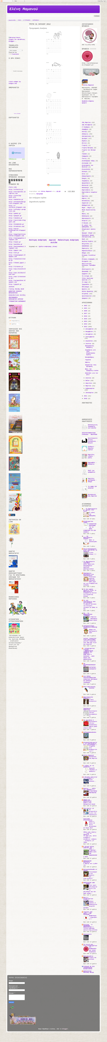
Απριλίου (89, 383)
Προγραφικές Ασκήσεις (89, 346)
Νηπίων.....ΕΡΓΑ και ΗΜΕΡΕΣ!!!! (89, 789)
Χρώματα (84, 298)
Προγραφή (39, 194)
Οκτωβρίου (90, 334)
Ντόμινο (84, 220)
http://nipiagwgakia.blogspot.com (17, 238)
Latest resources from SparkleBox (89, 639)
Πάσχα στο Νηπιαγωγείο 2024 (93, 631)
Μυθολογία (85, 216)
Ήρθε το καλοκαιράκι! (93, 541)
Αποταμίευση (86, 136)
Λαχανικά (85, 203)
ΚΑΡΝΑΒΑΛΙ (36, 20)
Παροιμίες (85, 248)
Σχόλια (13, 324)
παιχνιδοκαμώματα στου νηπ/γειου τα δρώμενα (90, 550)
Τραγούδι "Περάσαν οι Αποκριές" (93, 770)
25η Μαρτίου (86, 122)
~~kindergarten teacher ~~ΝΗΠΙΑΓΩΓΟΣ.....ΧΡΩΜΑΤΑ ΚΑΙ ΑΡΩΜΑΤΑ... (90, 651)
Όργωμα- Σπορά (87, 233)
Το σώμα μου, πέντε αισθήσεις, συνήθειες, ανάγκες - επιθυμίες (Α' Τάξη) (90, 839)
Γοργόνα (88, 360)
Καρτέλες (85, 196)
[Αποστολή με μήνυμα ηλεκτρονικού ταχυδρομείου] (68, 191)
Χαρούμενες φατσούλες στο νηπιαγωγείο (88, 574)
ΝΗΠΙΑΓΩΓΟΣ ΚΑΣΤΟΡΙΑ (87, 861)
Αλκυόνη (91, 688)
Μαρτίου (89, 386)
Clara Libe (13, 187)
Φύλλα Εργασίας (87, 291)
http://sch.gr (14, 252)
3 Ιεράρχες (86, 127)
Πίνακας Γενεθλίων (88, 255)
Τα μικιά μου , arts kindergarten (90, 945)
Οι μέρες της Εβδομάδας (86, 226)
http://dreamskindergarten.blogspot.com (17, 202)
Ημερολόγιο (86, 183)
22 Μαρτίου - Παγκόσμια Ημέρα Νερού (93, 618)
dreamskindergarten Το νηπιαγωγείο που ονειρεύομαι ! (90, 744)
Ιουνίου (89, 378)
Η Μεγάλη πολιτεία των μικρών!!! (90, 777)
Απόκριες (85, 134)
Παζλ (83, 239)
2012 (86, 326)
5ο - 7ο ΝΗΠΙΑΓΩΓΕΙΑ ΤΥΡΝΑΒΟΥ (87, 614)
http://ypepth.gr (15, 284)
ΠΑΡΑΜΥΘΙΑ (85, 246)
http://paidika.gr (15, 244)
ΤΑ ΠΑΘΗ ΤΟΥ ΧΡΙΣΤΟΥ (92, 487)
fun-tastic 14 (88, 808)
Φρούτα (84, 289)
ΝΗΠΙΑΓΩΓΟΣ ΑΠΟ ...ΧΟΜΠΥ (89, 883)
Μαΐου (88, 380)
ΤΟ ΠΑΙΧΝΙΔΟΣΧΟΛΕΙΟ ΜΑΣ (89, 665)
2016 (86, 316)
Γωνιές (84, 158)
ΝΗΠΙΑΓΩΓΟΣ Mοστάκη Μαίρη (88, 972)
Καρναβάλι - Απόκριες (92, 463)
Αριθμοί (84, 138)
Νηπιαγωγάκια (88, 956)
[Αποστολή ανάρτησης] (65, 191)
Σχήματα (84, 273)
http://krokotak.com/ (17, 226)
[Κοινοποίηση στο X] (71, 191)
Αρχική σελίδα (12, 20)
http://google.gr (15, 215)
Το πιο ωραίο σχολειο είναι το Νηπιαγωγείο (89, 590)
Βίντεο (84, 143)
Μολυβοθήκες (89, 357)
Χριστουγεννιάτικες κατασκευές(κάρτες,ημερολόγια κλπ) (90, 725)
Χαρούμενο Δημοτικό (87, 709)
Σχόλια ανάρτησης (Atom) (48, 246)
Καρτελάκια (86, 190)
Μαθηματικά (86, 205)
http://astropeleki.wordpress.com (17, 192)
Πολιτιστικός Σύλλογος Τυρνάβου (88, 264)
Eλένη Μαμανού (88, 85)
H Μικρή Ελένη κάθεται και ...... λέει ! (88, 848)
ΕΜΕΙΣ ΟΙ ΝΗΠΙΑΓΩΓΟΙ (87, 800)
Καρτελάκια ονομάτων (89, 192)
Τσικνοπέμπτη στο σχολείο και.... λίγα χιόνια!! (90, 875)
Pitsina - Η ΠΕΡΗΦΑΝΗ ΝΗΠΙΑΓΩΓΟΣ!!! (88, 926)
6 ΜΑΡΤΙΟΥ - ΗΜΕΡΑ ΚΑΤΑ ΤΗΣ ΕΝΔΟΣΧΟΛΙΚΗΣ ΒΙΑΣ (90, 853)
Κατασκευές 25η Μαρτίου (92, 495)
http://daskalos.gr (16, 199)
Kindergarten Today (88, 522)
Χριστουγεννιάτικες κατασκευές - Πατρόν (93, 440)
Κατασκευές (86, 200)
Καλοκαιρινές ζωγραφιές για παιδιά (93, 426)
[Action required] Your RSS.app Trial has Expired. (90, 642)
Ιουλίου (89, 343)
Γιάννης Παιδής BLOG (16, 289)
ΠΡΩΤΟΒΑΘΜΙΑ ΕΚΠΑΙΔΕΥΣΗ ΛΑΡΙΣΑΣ (16, 298)
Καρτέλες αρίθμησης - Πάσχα (92, 480)
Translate (15, 54)
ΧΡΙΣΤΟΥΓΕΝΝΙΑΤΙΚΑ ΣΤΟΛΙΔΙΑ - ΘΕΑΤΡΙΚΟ (89, 433)
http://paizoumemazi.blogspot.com (17, 247)
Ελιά (83, 174)
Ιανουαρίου (90, 392)
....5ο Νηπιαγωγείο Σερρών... (87, 537)
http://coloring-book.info (15, 196)
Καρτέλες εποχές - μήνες (91, 456)
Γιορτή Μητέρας (87, 148)
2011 (86, 396)
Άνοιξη (84, 131)
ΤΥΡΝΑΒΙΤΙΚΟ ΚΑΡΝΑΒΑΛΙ (17, 301)
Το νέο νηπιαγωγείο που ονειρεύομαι (89, 602)
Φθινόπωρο (85, 287)
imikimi (11, 286)
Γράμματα (85, 156)
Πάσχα (84, 253)
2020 (86, 311)
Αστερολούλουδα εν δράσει (90, 870)
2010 (86, 398)
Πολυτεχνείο (86, 269)
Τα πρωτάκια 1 (88, 720)
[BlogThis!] (70, 191)
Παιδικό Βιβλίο (87, 241)
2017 (86, 313)
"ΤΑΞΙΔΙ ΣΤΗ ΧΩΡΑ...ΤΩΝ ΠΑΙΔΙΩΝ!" (87, 913)
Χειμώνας (85, 293)
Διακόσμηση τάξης (88, 161)
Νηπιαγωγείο (86, 218)
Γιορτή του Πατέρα (88, 150)
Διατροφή (85, 163)
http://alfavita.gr (16, 189)
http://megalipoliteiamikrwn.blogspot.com (17, 235)
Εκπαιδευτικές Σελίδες (17, 295)
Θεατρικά (85, 185)
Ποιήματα (85, 261)
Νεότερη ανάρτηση (38, 240)
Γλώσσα (84, 154)
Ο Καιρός (85, 223)
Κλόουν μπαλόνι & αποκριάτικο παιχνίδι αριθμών (90, 904)
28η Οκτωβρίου (87, 125)
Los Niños (87, 676)
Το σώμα (84, 282)
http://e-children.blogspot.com (17, 206)
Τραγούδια (85, 284)
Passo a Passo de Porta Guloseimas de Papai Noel (89, 825)
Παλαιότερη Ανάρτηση (68, 240)
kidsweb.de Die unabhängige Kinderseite (89, 968)
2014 (86, 321)
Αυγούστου (90, 341)
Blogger (65, 1029)
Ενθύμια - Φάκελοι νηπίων (91, 448)
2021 (86, 308)
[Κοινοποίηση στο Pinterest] (74, 191)
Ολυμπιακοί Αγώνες (88, 229)
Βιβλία (84, 141)
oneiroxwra (87, 934)
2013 (86, 324)
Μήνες (84, 213)
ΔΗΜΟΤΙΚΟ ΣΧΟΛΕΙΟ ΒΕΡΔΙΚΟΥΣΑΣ (15, 292)
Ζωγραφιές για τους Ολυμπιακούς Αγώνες (90, 352)
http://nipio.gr (15, 242)
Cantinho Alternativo (87, 819)
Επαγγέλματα (86, 176)
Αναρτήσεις (15, 321)
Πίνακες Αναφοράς (88, 259)
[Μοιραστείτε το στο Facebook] (72, 191)
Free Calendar (17, 113)
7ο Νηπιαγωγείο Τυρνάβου (89, 562)
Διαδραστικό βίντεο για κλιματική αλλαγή (90, 594)
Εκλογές (84, 171)
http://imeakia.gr (15, 218)
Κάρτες (84, 198)
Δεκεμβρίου (90, 329)
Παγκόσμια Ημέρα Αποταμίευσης (88, 236)
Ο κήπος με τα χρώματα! (88, 766)
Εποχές (84, 178)
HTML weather (17, 152)
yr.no (23, 159)
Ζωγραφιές (85, 181)
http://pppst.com (15, 250)
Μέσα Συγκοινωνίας (88, 210)
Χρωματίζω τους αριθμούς (90, 365)
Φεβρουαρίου (90, 388)
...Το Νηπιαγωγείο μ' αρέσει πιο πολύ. (90, 510)
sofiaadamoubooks (89, 732)
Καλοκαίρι (85, 187)
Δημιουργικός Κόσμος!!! (88, 697)
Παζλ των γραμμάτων (91, 471)
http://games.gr (15, 213)
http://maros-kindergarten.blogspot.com (17, 230)
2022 (86, 305)
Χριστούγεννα (86, 296)
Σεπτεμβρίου (90, 337)
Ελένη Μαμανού (23, 9)
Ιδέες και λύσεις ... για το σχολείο (89, 833)
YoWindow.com (12, 159)
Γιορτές (84, 145)
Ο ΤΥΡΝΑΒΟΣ (26, 20)
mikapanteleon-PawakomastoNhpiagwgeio (90, 627)
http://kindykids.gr (16, 224)
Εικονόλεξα (86, 169)
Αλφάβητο (85, 129)
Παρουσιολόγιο (87, 250)
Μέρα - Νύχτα (86, 207)
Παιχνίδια (85, 244)
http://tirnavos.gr (16, 266)
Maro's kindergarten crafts (88, 899)
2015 (86, 319)
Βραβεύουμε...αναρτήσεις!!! (93, 917)
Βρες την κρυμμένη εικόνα (91, 369)
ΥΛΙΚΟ (19, 20)
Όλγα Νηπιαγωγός (89, 687)
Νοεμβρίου (90, 331)
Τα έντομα (85, 276)
